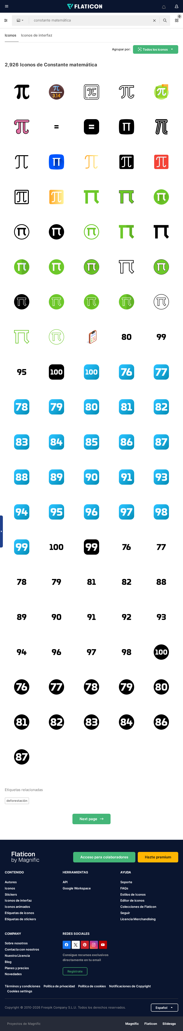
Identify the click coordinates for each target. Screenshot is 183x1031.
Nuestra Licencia (17, 955)
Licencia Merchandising (138, 919)
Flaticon (150, 1024)
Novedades (13, 974)
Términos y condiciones (22, 986)
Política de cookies (92, 986)
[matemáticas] (91, 337)
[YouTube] (103, 945)
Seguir (125, 913)
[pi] (56, 92)
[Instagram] (94, 945)
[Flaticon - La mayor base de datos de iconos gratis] (85, 6)
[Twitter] (76, 945)
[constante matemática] (126, 127)
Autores (11, 882)
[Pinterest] (85, 945)
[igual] (56, 127)
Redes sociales (76, 933)
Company (13, 933)
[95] (21, 372)
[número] (126, 372)
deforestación (16, 800)
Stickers (11, 894)
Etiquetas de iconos (19, 913)
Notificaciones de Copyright (130, 986)
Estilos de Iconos (133, 894)
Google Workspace (77, 888)
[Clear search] (154, 20)
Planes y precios (17, 968)
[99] (161, 337)
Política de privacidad (59, 986)
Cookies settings (19, 991)
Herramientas (75, 872)
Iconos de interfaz (36, 35)
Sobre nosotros (16, 943)
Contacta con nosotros (22, 949)
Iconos (10, 35)
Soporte (126, 882)
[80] (126, 337)
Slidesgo (169, 1024)
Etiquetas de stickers (20, 919)
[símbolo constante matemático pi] (21, 92)
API (65, 882)
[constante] (91, 92)
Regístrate (75, 971)
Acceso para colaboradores (104, 857)
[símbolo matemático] (126, 92)
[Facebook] (67, 945)
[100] (56, 372)
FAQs (124, 888)
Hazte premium (158, 857)
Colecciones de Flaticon (138, 907)
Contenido (14, 872)
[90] (91, 477)
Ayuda (125, 872)
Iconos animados (17, 907)
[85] (91, 442)
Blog (8, 962)
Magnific (132, 1024)
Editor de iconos (132, 900)
